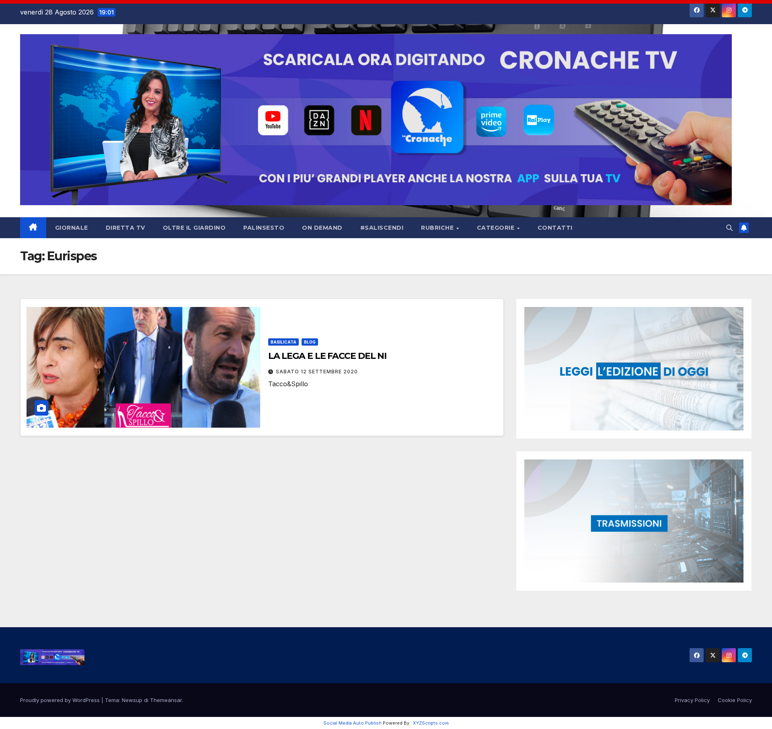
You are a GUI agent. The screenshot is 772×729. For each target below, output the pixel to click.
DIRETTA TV (125, 227)
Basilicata (283, 342)
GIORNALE (71, 227)
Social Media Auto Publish (352, 723)
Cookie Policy (735, 700)
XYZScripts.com (431, 723)
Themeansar (166, 700)
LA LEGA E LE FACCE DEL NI (327, 355)
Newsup (132, 700)
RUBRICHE (438, 227)
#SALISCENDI (382, 227)
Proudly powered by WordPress (60, 700)
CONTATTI (555, 227)
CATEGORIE (496, 227)
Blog (310, 342)
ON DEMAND (322, 227)
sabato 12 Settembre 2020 (317, 372)
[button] (729, 228)
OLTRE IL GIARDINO (194, 227)
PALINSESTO (263, 227)
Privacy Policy (692, 700)
